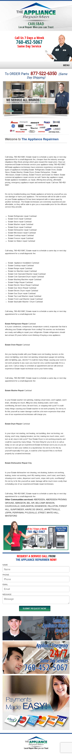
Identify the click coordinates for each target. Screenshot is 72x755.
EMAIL (5, 584)
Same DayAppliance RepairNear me (55, 625)
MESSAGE (7, 594)
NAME (5, 564)
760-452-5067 (29, 42)
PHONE (6, 574)
